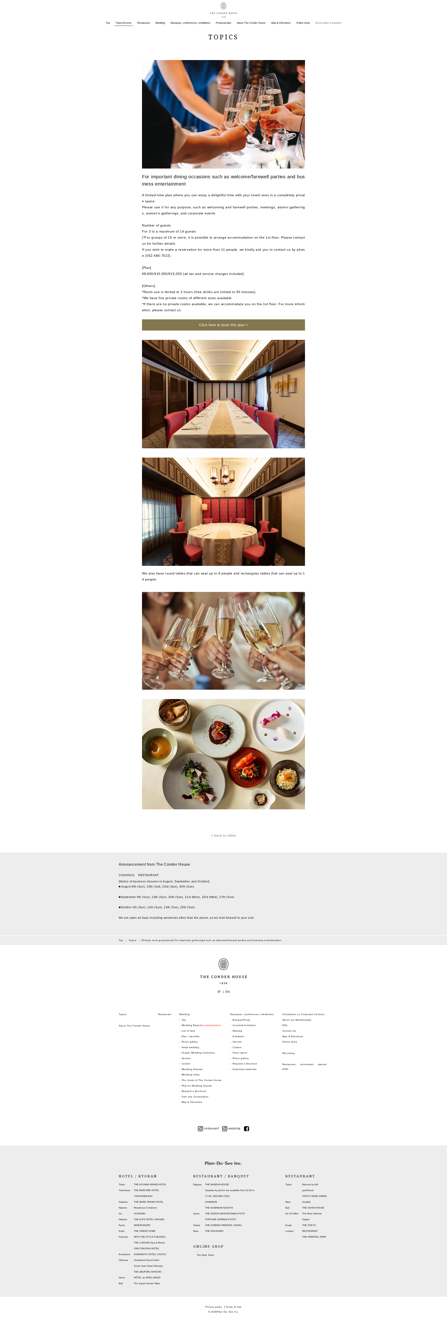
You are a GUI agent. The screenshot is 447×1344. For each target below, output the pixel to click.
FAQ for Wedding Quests (197, 1085)
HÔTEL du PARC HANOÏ (147, 1277)
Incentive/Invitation (244, 1025)
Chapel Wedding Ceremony (198, 1052)
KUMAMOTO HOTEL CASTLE (150, 1254)
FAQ (285, 1025)
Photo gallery (190, 1041)
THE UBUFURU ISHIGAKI (148, 1271)
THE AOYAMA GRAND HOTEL (150, 1184)
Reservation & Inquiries (328, 22)
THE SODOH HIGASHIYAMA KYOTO (225, 1213)
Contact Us (289, 1031)
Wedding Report (202, 1025)
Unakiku (306, 1202)
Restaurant (143, 22)
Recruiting (288, 1053)
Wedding (160, 22)
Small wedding (190, 1047)
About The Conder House (251, 22)
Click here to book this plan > (223, 325)
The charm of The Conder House (202, 1080)
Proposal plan (223, 22)
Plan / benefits (191, 1036)
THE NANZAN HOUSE (217, 1184)
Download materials (245, 1069)
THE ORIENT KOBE (145, 1231)
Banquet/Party (241, 1020)
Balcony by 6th (310, 1184)
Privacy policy (213, 1307)
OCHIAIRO (140, 1213)
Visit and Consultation (195, 1096)
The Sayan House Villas (147, 1283)
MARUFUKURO (142, 1225)
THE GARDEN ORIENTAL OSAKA (223, 1225)
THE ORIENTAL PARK (314, 1237)
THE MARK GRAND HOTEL (149, 1202)
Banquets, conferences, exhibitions (190, 22)
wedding (234, 1128)
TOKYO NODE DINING (314, 1196)
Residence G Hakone (145, 1207)
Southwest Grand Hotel (146, 1260)
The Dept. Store (205, 1255)
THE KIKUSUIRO (214, 1231)
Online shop (303, 22)
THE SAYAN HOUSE (313, 1207)
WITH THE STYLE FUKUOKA (150, 1237)
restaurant (211, 1128)
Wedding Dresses (192, 1069)
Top (108, 22)
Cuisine (186, 1063)
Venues (186, 1058)
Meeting (237, 1031)
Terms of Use (234, 1307)
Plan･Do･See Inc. (228, 1311)
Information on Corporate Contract (303, 1014)
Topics (122, 1014)
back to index (225, 835)
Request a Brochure (194, 1091)
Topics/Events (123, 22)
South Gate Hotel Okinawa (148, 1266)
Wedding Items (191, 1074)
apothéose (308, 1190)
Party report (240, 1052)
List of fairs (188, 1031)
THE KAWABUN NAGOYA (219, 1207)
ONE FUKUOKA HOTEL (146, 1248)
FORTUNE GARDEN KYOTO (220, 1219)
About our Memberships (297, 1020)
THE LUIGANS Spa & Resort (149, 1242)
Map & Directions (281, 22)
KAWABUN (211, 1202)
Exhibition (239, 1036)
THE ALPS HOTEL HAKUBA (149, 1219)
